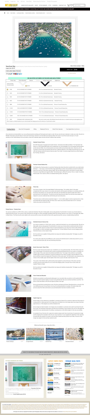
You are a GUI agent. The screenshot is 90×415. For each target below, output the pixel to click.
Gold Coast (13, 408)
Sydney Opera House (53, 404)
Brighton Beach (26, 405)
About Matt (28, 1)
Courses (55, 5)
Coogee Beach (8, 405)
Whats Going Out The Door (39, 1)
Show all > (50, 392)
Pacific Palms (56, 406)
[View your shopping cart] (68, 5)
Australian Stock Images (39, 404)
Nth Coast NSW (48, 405)
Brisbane (9, 408)
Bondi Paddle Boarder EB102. (20, 394)
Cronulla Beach (72, 406)
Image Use (12, 1)
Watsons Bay (78, 406)
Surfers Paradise (19, 408)
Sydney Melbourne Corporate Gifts (18, 404)
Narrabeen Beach (19, 405)
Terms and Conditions (73, 411)
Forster (61, 406)
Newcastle (35, 405)
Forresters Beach (38, 406)
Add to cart (72, 70)
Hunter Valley (23, 406)
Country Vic (79, 405)
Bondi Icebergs (25, 408)
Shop (36, 5)
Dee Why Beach (66, 406)
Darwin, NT (75, 405)
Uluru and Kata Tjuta (17, 406)
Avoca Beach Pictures (31, 406)
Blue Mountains (54, 405)
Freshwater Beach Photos (52, 409)
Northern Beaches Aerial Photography (67, 408)
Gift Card (23, 1)
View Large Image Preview (13, 71)
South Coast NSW (9, 406)
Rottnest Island (31, 408)
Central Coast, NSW (40, 405)
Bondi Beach (75, 404)
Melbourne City (69, 404)
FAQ (18, 1)
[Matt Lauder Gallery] (11, 5)
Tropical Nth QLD (69, 405)
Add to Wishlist (72, 73)
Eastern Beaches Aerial (29, 66)
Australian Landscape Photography (14, 409)
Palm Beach (13, 405)
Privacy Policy (65, 411)
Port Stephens (44, 406)
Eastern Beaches (20, 66)
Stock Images (43, 5)
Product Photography (52, 1)
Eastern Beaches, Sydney (41, 66)
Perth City (36, 408)
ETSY (49, 5)
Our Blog (7, 1)
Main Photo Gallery (27, 5)
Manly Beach (80, 404)
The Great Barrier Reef (43, 408)
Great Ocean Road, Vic (61, 405)
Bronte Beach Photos (33, 409)
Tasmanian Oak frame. (36, 388)
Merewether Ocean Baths (55, 408)
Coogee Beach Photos (25, 409)
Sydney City (47, 404)
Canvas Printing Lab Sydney (30, 404)
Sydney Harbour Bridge (62, 404)
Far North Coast (51, 406)
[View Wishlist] (71, 5)
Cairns (49, 408)
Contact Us (62, 5)
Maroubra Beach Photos (42, 409)
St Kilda (31, 405)
